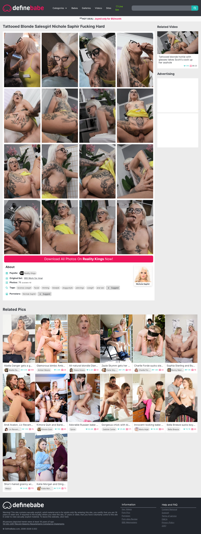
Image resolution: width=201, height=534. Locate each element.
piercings (80, 288)
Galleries (86, 8)
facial (36, 288)
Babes (75, 8)
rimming (45, 288)
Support (165, 512)
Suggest (115, 288)
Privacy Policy (168, 522)
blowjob (55, 288)
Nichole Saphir (29, 294)
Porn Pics (126, 512)
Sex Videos (127, 509)
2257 (164, 526)
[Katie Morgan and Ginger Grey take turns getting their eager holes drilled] (51, 457)
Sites (108, 8)
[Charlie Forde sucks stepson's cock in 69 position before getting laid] (149, 338)
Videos (98, 8)
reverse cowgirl (24, 288)
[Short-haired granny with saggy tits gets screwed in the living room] (19, 457)
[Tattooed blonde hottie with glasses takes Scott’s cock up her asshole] (177, 42)
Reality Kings (30, 273)
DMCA (164, 519)
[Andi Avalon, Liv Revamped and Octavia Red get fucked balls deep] (19, 398)
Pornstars (126, 516)
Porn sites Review (129, 519)
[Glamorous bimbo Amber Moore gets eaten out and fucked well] (51, 338)
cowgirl (90, 288)
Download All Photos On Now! (78, 259)
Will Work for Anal (33, 278)
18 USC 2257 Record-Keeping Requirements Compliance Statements (33, 524)
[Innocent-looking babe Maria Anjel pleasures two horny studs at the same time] (149, 398)
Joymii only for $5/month (108, 18)
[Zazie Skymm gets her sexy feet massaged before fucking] (116, 338)
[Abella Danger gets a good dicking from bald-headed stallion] (19, 338)
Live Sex (119, 8)
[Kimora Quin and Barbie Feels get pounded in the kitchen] (51, 398)
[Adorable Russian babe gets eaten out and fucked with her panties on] (84, 398)
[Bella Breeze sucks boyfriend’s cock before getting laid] (181, 398)
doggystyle (67, 288)
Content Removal (169, 509)
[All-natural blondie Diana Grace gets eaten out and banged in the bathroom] (84, 338)
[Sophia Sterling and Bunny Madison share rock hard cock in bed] (181, 338)
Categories (58, 8)
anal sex (100, 288)
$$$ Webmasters (129, 522)
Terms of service (169, 516)
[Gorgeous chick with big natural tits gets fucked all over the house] (116, 398)
